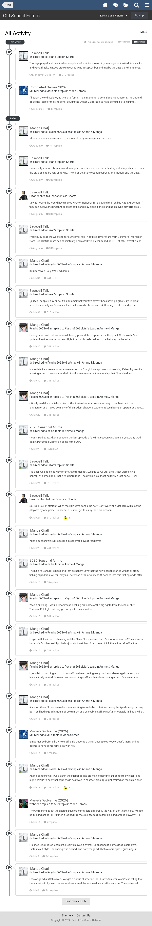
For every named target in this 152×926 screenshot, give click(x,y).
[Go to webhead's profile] (23, 803)
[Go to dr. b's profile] (23, 56)
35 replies (52, 448)
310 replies (67, 74)
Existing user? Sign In (112, 15)
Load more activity (76, 901)
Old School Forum (21, 15)
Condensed (125, 42)
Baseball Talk (39, 53)
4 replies (51, 752)
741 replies (55, 145)
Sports (70, 56)
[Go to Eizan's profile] (23, 195)
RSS (144, 31)
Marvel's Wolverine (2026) (48, 731)
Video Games (77, 91)
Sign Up (139, 15)
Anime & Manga (92, 131)
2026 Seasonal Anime (45, 427)
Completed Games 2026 (47, 87)
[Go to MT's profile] (23, 90)
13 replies (56, 108)
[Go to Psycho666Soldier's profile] (23, 327)
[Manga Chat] (39, 128)
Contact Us (83, 915)
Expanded (140, 42)
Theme (66, 915)
